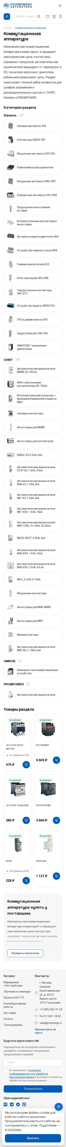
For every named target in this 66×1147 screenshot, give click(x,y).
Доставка (10, 1012)
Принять (33, 1138)
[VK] (12, 1104)
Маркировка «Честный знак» (13, 984)
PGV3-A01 (41, 861)
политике (14, 1129)
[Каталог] (7, 16)
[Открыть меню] (60, 5)
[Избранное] (48, 16)
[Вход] (60, 16)
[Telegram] (18, 1104)
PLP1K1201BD (43, 805)
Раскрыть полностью (25, 953)
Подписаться (33, 1089)
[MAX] (24, 1104)
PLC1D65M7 (42, 745)
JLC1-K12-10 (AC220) (17, 805)
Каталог (8, 28)
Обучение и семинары (17, 991)
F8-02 (9, 861)
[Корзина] (54, 16)
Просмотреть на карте (45, 1031)
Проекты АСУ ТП (14, 997)
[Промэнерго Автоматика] (18, 5)
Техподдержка (13, 1024)
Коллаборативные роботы (15, 1005)
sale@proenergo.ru (51, 1022)
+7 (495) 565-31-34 (51, 1009)
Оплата (8, 1018)
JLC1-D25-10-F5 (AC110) (14, 747)
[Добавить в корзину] (26, 764)
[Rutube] (5, 1104)
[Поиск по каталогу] (28, 16)
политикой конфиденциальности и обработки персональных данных (28, 1074)
